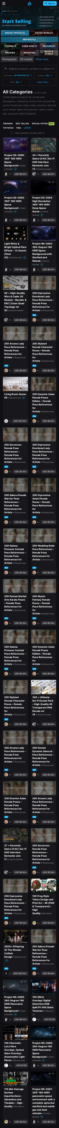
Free (18, 128)
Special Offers (43, 123)
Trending (8, 123)
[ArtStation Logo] (29, 3)
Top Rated (8, 128)
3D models (26, 59)
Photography (9, 59)
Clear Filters (43, 82)
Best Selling (22, 123)
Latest (27, 128)
